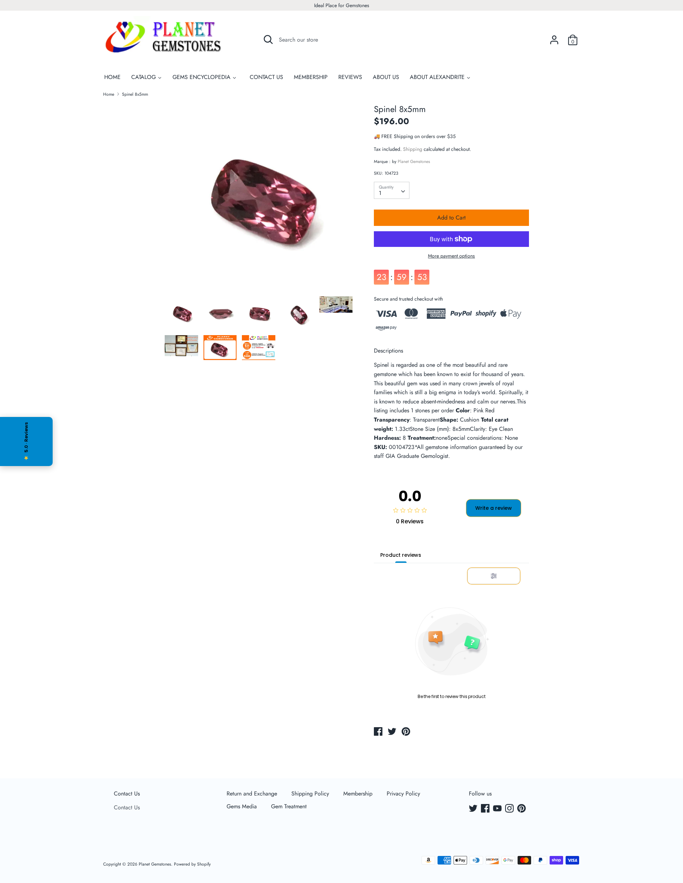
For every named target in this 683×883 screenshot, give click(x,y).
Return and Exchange (252, 793)
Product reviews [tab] (400, 555)
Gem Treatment (289, 806)
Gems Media (242, 806)
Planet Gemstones (414, 161)
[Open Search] (268, 39)
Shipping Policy (310, 793)
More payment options (451, 256)
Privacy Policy (403, 793)
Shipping (412, 149)
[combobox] (391, 190)
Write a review (493, 508)
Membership (357, 793)
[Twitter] (474, 809)
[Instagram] (510, 809)
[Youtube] (498, 809)
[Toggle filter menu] (493, 576)
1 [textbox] (380, 193)
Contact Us (127, 793)
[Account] (554, 37)
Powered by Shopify (192, 864)
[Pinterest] (522, 809)
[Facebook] (486, 809)
